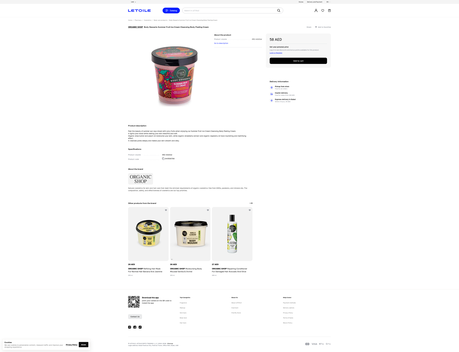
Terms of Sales (288, 318)
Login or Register (276, 53)
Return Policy (287, 323)
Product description (137, 125)
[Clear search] (270, 10)
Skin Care (183, 313)
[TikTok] (140, 327)
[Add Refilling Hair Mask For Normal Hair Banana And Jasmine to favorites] (165, 209)
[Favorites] (322, 10)
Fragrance (183, 303)
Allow (83, 345)
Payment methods (289, 303)
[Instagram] (129, 327)
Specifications (134, 149)
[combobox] (224, 10)
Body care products (160, 20)
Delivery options (288, 308)
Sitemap (170, 343)
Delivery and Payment (314, 2)
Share (309, 27)
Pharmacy (138, 20)
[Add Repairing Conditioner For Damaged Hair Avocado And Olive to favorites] (249, 209)
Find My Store (236, 313)
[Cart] (329, 10)
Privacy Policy (71, 345)
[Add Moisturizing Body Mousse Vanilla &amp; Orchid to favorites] (207, 209)
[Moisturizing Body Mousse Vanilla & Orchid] (190, 234)
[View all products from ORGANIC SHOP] (251, 203)
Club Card (234, 308)
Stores (301, 2)
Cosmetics (147, 20)
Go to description (221, 43)
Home (130, 20)
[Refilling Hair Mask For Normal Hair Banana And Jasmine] (148, 234)
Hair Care (183, 323)
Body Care (183, 318)
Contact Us (135, 317)
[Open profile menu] (316, 10)
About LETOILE (236, 303)
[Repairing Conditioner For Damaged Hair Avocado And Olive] (232, 234)
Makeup (182, 308)
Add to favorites (324, 27)
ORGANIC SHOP (135, 27)
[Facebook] (134, 327)
